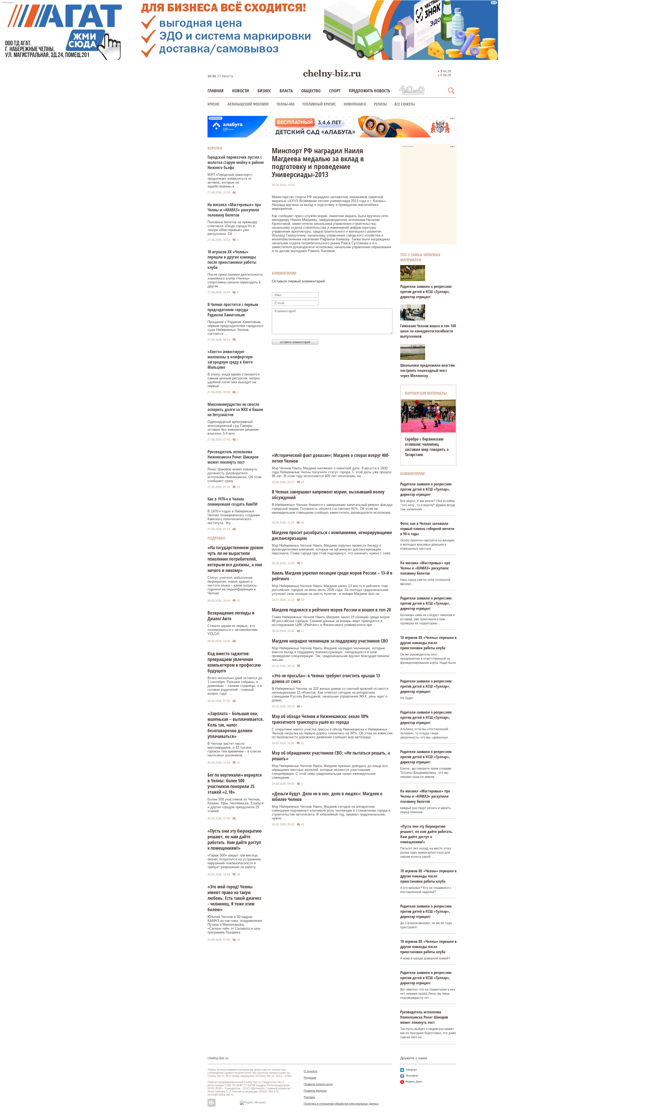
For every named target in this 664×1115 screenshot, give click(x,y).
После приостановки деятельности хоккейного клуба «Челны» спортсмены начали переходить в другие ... (235, 280)
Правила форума (315, 1090)
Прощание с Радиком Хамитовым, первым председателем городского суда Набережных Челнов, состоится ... (235, 328)
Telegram (411, 1069)
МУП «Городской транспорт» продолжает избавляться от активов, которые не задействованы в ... (230, 180)
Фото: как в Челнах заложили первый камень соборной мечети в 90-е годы (427, 528)
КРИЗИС (214, 104)
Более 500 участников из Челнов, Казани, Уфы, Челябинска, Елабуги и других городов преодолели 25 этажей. (236, 805)
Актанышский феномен (248, 104)
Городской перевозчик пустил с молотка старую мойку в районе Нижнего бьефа (236, 162)
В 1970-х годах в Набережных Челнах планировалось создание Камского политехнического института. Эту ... (234, 517)
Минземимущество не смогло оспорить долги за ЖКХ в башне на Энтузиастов (235, 409)
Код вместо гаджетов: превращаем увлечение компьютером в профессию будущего (234, 662)
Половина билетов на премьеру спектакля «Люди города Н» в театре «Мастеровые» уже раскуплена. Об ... (232, 228)
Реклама (309, 1097)
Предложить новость (369, 91)
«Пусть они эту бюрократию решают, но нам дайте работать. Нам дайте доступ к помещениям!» (235, 839)
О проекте (310, 1071)
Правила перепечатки (318, 1084)
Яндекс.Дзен (413, 1081)
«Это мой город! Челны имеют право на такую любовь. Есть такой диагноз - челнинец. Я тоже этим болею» (234, 897)
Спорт (334, 91)
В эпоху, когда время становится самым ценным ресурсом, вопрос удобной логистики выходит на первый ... (234, 380)
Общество (311, 91)
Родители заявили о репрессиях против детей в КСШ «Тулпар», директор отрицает (426, 291)
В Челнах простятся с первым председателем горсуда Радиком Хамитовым (233, 310)
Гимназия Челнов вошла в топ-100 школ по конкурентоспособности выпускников (428, 331)
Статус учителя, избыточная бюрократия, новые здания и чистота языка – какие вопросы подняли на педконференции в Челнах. (232, 585)
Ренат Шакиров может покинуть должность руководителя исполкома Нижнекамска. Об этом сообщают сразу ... (234, 475)
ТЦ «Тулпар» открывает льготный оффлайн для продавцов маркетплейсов (428, 444)
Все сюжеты (405, 104)
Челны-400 (285, 104)
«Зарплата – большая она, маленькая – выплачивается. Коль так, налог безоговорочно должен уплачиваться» (236, 724)
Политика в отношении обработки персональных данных (341, 1103)
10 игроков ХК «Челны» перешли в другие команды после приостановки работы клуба (232, 259)
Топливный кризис (319, 104)
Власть (286, 91)
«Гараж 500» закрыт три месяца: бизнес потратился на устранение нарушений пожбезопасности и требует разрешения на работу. (234, 861)
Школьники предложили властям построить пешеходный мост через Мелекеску (427, 370)
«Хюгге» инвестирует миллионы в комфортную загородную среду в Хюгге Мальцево (230, 359)
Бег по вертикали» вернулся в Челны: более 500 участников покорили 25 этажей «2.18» (235, 783)
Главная (216, 91)
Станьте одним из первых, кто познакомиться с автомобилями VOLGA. (233, 630)
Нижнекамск (355, 104)
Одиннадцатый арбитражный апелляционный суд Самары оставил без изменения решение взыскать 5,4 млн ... (233, 427)
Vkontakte (411, 1075)
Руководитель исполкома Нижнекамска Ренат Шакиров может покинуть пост (233, 457)
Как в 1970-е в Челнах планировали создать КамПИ (233, 501)
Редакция (310, 1077)
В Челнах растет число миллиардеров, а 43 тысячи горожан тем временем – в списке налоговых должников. (234, 749)
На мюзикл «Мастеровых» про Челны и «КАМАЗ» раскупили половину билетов (234, 210)
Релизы (380, 104)
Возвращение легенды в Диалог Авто (231, 616)
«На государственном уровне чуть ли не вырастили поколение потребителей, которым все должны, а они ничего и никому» (235, 558)
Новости (240, 91)
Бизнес (264, 91)
